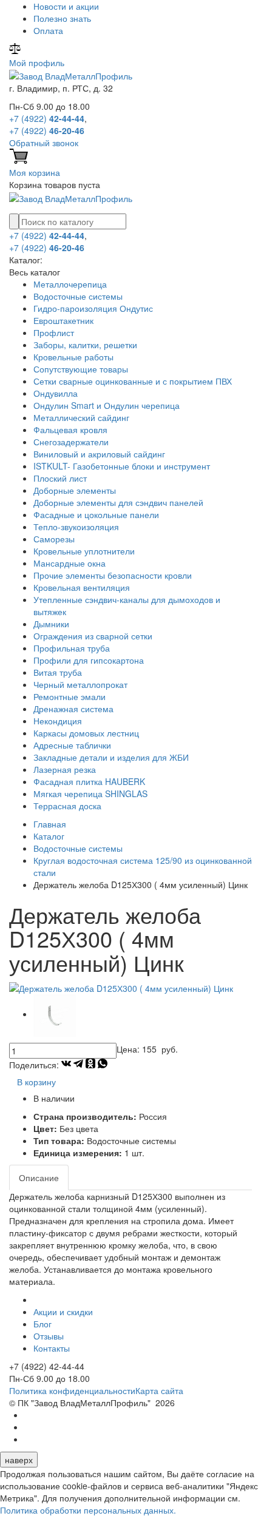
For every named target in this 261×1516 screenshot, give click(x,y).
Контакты (51, 1348)
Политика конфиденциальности (72, 1390)
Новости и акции (66, 6)
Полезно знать (62, 18)
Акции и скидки (63, 1311)
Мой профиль (36, 62)
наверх (19, 1460)
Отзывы (48, 1336)
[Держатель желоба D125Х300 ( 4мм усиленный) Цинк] (121, 986)
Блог (42, 1324)
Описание (39, 1177)
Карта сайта (159, 1390)
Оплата (48, 30)
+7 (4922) (46, 118)
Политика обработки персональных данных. (88, 1510)
